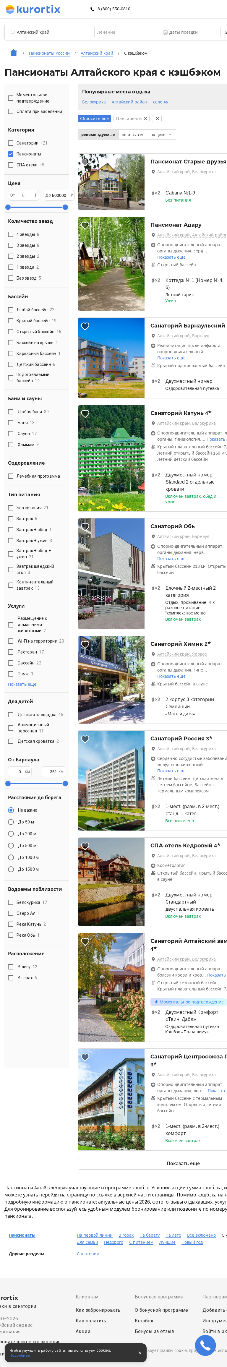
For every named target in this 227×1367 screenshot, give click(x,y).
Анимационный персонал (33, 727)
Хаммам (28, 444)
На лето (173, 1235)
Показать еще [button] (22, 684)
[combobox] (126, 32)
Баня (26, 422)
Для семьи (87, 1242)
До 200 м (27, 833)
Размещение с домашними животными (32, 624)
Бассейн (29, 663)
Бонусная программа (159, 1297)
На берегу (150, 1235)
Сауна (27, 433)
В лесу (28, 966)
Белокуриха (94, 102)
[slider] (8, 207)
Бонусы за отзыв (155, 1331)
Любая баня (33, 411)
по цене (158, 134)
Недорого (113, 1242)
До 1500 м (28, 869)
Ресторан (31, 652)
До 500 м (27, 845)
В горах (27, 977)
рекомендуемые (98, 134)
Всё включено (201, 1235)
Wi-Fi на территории (41, 641)
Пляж (25, 674)
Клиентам (87, 1297)
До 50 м (26, 822)
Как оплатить (91, 1321)
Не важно (27, 810)
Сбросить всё (94, 118)
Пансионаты (22, 1235)
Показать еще (171, 257)
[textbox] (126, 32)
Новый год (192, 1242)
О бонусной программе (161, 1310)
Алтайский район (129, 102)
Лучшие (167, 1242)
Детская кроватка (38, 741)
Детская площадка (40, 714)
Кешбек (144, 1321)
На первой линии (95, 1235)
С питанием (141, 1242)
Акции (83, 1331)
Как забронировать (98, 1310)
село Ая (160, 102)
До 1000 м (28, 857)
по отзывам (133, 134)
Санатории (88, 1253)
